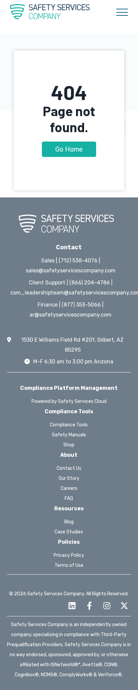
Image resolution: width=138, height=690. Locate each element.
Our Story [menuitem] (69, 478)
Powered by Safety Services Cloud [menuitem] (69, 401)
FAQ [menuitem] (69, 498)
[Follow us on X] (124, 605)
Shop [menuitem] (68, 445)
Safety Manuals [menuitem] (69, 435)
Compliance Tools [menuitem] (69, 425)
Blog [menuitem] (69, 522)
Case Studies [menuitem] (69, 532)
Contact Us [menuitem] (69, 468)
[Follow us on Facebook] (89, 605)
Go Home (69, 149)
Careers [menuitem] (69, 488)
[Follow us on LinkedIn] (72, 605)
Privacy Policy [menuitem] (69, 555)
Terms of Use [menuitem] (69, 565)
